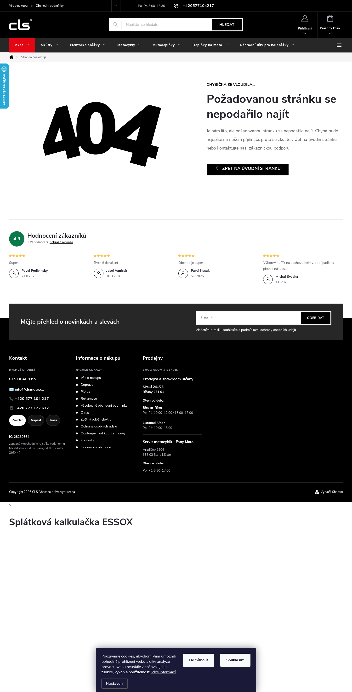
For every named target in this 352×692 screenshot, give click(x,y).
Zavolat (17, 420)
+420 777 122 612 (32, 408)
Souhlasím (235, 660)
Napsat (36, 420)
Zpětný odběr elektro (96, 419)
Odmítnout (198, 660)
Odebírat (315, 318)
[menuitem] (22, 45)
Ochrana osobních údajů (99, 426)
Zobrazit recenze (61, 242)
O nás (85, 413)
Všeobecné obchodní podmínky (104, 406)
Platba (85, 392)
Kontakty (87, 440)
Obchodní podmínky (50, 6)
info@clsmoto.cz (29, 389)
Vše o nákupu (18, 6)
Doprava (87, 385)
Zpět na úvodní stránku (251, 168)
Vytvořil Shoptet (332, 492)
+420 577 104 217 (32, 398)
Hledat (226, 24)
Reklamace (89, 399)
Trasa (53, 420)
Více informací (163, 672)
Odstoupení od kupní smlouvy (103, 433)
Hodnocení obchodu (96, 447)
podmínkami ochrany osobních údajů (268, 330)
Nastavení (115, 683)
